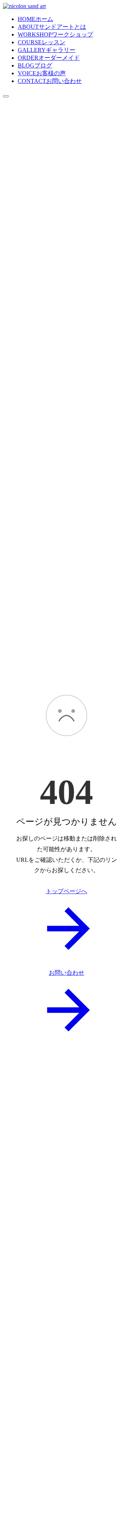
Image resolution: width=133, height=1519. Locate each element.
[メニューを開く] (6, 96)
